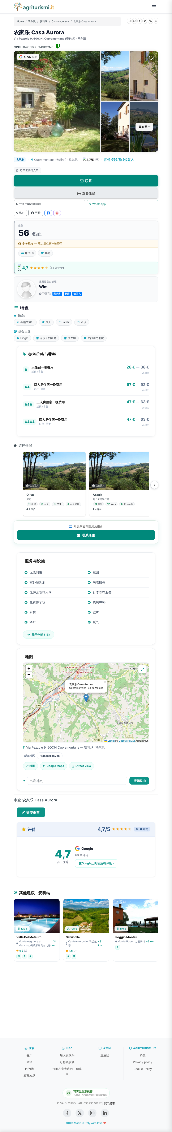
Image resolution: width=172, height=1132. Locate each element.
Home (20, 21)
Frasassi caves (50, 755)
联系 (88, 181)
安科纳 (43, 21)
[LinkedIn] (105, 1113)
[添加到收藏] (151, 58)
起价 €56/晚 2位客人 (119, 159)
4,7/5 (30, 57)
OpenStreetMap (127, 740)
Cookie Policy (142, 1069)
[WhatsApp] (134, 21)
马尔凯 (32, 21)
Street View (83, 766)
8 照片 (145, 126)
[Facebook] (139, 21)
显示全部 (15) (40, 634)
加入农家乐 (67, 1055)
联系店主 (88, 535)
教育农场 (29, 1075)
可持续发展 (67, 1062)
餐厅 (29, 1055)
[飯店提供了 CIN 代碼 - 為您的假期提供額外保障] (57, 47)
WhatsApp (99, 204)
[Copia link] (150, 21)
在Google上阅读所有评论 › (96, 863)
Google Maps (55, 766)
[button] (86, 698)
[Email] (129, 21)
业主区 (104, 1055)
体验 (29, 1062)
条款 (143, 1055)
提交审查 (33, 812)
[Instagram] (57, 213)
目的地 (29, 1069)
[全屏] (142, 669)
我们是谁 (109, 1103)
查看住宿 (88, 193)
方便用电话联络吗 (30, 204)
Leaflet (111, 740)
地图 (21, 212)
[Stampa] (156, 21)
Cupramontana (60, 21)
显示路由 (140, 780)
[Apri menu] (154, 7)
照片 (37, 212)
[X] (144, 21)
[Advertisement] (86, 1001)
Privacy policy (142, 1062)
